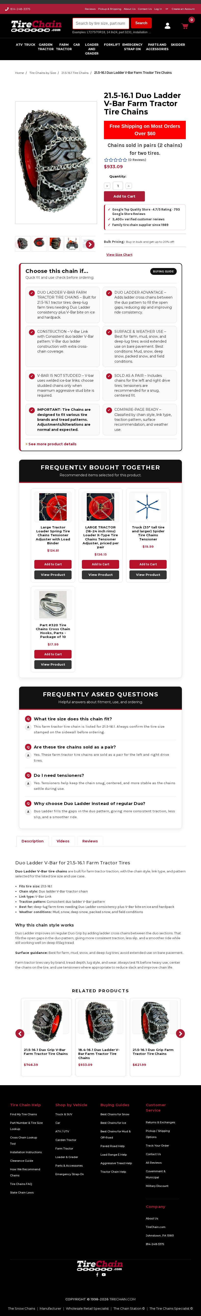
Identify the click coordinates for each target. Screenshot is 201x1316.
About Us (152, 1218)
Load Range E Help (113, 1154)
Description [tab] (33, 841)
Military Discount (157, 1186)
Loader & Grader (66, 1157)
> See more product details (50, 444)
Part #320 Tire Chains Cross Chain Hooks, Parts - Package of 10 (53, 631)
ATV (19, 44)
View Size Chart (119, 255)
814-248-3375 (20, 9)
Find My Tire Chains (23, 1114)
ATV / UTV (62, 1131)
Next (90, 244)
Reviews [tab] (90, 841)
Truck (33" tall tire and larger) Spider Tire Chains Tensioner (148, 533)
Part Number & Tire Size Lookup (26, 1126)
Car (76, 44)
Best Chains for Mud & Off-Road (115, 1134)
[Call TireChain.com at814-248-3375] (7, 10)
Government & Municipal (155, 1174)
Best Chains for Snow (114, 1114)
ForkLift (112, 44)
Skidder (178, 44)
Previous (19, 244)
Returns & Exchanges (160, 1122)
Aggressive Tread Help (116, 1163)
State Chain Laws (22, 1192)
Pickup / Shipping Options (158, 1134)
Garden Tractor (46, 47)
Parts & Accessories (69, 1165)
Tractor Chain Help (113, 1171)
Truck (29, 44)
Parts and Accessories (157, 47)
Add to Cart (53, 564)
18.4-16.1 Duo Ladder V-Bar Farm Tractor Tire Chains (99, 1054)
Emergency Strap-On (69, 1174)
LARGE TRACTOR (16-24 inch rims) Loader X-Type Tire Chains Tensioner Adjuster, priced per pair (101, 537)
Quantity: (117, 176)
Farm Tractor (64, 47)
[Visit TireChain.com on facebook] (97, 1274)
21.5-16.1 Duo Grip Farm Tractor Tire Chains (153, 1052)
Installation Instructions (26, 1152)
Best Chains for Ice (113, 1123)
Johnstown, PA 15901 (160, 1235)
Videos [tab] (63, 841)
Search (141, 23)
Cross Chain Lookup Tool (23, 1140)
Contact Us (153, 1154)
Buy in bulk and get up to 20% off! (150, 242)
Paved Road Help (112, 1146)
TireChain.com (155, 1227)
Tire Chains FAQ (21, 1184)
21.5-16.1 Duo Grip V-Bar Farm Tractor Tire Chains (46, 1052)
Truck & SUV (63, 1114)
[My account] (166, 26)
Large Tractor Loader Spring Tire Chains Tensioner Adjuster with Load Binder (53, 535)
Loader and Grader (92, 49)
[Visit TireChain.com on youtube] (103, 1274)
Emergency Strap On (132, 47)
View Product (53, 575)
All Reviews (154, 1162)
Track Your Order (157, 1145)
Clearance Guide (21, 1160)
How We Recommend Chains (25, 1172)
